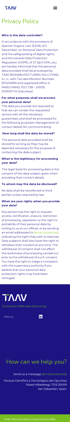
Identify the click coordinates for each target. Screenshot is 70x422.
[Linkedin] (41, 316)
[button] (55, 8)
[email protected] (46, 232)
